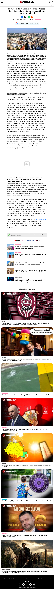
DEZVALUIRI (3, 5)
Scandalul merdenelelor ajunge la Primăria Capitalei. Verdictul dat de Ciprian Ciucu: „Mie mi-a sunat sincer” (26, 536)
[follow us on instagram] (23, 241)
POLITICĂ (17, 5)
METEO (3, 463)
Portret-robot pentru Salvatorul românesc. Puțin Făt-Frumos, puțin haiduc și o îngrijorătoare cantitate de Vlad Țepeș (24, 572)
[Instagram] (23, 584)
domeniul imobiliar (41, 219)
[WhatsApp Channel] (34, 584)
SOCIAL (34, 5)
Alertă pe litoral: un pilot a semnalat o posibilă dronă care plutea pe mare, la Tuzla (25, 395)
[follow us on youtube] (17, 241)
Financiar (23, 5)
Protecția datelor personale (26, 578)
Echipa (27, 581)
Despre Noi (39, 578)
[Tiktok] (27, 584)
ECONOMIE (29, 5)
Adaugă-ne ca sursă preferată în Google (28, 23)
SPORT (3, 321)
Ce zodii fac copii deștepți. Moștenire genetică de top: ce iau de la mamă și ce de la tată (26, 501)
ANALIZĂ (4, 357)
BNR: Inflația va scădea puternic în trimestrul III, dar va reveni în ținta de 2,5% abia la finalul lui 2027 (31, 263)
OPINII (39, 5)
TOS (4, 578)
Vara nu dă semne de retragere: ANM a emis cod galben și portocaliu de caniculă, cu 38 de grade (26, 465)
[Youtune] (30, 584)
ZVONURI (44, 5)
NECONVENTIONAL (6, 569)
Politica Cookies (13, 578)
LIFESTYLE (4, 499)
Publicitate (48, 578)
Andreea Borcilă (29, 19)
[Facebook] (20, 584)
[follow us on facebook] (30, 241)
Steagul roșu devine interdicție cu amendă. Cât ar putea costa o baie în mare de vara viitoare (30, 255)
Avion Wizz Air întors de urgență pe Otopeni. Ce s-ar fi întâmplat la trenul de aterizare (30, 247)
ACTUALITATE (10, 5)
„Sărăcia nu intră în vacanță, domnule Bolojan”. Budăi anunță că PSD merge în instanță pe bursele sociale (24, 430)
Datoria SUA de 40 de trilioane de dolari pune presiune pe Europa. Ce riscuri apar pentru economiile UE (30, 271)
